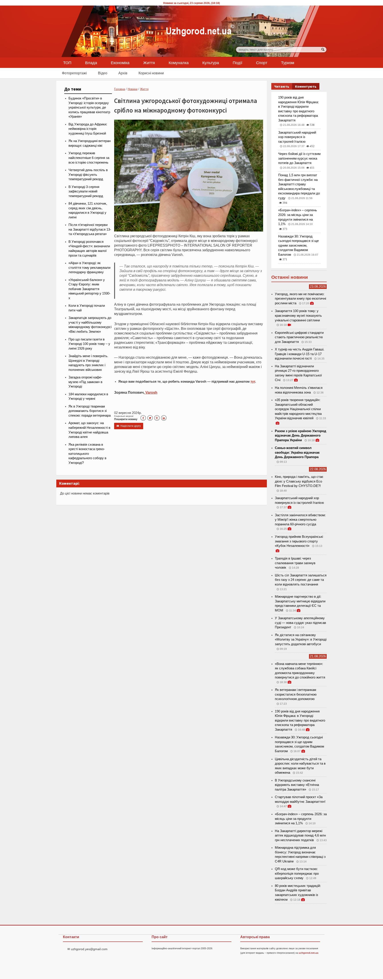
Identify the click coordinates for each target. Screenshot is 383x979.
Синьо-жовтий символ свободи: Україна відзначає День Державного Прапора (297, 452)
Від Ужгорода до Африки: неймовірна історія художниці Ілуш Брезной (87, 129)
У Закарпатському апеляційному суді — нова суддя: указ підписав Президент (300, 622)
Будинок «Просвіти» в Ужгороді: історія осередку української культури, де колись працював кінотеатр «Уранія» (89, 107)
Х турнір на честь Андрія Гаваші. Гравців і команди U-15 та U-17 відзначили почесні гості (299, 354)
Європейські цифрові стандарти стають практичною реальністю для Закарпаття (299, 337)
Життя (149, 62)
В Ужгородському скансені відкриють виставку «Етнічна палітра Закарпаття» (297, 785)
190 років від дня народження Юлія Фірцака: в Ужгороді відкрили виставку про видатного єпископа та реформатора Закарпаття (300, 720)
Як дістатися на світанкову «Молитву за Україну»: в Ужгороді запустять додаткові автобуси (300, 639)
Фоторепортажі (74, 73)
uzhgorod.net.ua (308, 952)
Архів (122, 73)
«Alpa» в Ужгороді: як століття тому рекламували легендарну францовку (89, 267)
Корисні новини (151, 73)
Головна (119, 89)
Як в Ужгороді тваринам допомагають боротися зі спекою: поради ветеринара (89, 411)
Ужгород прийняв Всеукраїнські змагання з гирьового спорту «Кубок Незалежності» (299, 541)
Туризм (287, 62)
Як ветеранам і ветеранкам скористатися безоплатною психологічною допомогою (296, 694)
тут (252, 381)
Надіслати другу (129, 425)
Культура (210, 62)
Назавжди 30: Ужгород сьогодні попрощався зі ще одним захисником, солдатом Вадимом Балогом (298, 245)
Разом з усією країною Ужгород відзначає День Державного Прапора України (300, 435)
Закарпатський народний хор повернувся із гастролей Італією (297, 137)
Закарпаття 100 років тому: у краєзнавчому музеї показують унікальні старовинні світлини (298, 315)
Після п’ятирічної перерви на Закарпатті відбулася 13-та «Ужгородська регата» (89, 229)
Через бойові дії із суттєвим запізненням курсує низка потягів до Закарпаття (299, 158)
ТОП (67, 62)
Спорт (261, 62)
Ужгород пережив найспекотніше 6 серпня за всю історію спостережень (88, 157)
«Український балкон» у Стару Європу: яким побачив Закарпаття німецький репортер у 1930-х (89, 289)
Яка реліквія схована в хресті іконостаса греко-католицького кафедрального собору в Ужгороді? (87, 454)
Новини (132, 89)
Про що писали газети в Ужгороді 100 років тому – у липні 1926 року (89, 344)
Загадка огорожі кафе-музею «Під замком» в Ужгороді (85, 382)
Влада (91, 62)
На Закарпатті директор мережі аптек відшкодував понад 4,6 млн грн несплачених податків (300, 835)
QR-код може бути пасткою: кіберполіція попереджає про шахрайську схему (297, 873)
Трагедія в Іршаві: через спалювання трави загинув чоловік (295, 563)
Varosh (151, 392)
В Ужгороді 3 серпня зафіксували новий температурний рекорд (85, 191)
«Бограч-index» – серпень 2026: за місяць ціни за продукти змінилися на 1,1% (301, 818)
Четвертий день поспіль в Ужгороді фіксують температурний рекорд (88, 174)
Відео (102, 73)
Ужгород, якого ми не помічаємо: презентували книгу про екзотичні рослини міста (300, 298)
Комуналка (179, 62)
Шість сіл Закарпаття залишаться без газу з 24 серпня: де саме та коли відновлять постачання (300, 580)
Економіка (120, 62)
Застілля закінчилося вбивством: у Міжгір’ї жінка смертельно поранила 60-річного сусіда (300, 519)
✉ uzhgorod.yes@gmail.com (87, 949)
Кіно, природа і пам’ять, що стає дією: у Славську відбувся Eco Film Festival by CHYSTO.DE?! (299, 481)
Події (237, 62)
